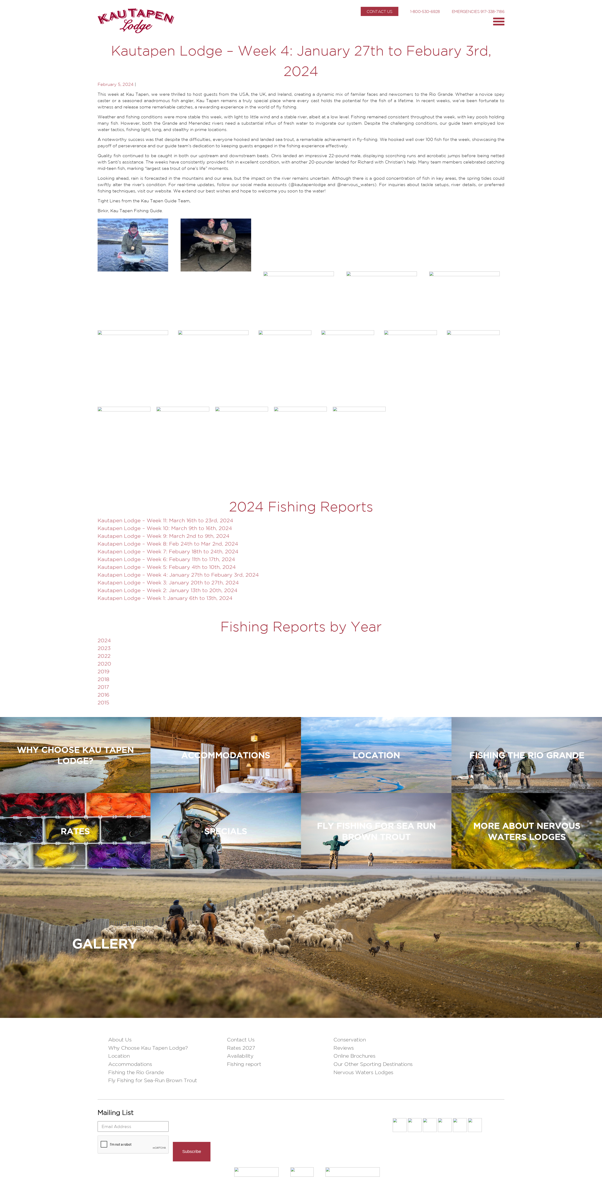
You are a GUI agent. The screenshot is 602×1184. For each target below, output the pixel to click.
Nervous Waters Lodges (363, 1072)
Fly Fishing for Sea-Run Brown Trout (152, 1080)
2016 (103, 695)
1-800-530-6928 (425, 11)
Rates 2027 (241, 1048)
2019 (103, 671)
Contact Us (240, 1039)
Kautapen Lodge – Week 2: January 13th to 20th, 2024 (168, 590)
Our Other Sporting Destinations (373, 1064)
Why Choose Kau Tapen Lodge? (148, 1048)
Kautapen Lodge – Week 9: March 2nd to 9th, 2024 (164, 536)
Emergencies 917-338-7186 (478, 11)
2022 (104, 656)
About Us (119, 1039)
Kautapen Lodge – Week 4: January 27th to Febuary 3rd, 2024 (178, 575)
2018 (103, 679)
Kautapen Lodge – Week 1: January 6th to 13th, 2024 (165, 598)
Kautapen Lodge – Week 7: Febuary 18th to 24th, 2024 (168, 551)
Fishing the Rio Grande (136, 1072)
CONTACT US (379, 11)
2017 (103, 687)
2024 (104, 640)
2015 (103, 702)
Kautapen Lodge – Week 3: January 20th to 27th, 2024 (168, 582)
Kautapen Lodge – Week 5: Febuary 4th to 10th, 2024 (167, 567)
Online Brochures (354, 1056)
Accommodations (130, 1064)
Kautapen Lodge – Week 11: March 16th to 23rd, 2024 (165, 520)
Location (119, 1056)
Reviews (343, 1048)
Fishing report (244, 1064)
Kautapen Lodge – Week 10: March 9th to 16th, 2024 (165, 528)
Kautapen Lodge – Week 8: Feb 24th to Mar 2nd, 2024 (168, 543)
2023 (104, 648)
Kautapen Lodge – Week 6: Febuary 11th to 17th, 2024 (166, 559)
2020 (104, 663)
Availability (240, 1056)
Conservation (349, 1039)
